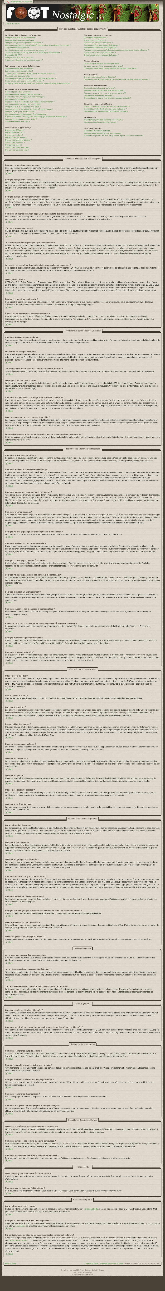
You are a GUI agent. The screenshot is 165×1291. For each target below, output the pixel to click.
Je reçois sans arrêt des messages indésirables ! (103, 66)
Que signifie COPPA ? (13, 55)
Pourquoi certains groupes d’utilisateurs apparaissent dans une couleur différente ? (116, 50)
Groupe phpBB (91, 1209)
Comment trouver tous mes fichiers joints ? (101, 122)
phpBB (75, 1270)
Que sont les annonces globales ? (18, 140)
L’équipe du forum (91, 1263)
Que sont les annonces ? (15, 142)
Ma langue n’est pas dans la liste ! (18, 76)
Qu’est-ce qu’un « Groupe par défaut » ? (100, 53)
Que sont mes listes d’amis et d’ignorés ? (100, 77)
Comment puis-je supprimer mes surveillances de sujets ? (106, 111)
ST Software (87, 1272)
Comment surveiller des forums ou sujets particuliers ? (105, 109)
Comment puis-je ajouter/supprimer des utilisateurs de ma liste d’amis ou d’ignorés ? (117, 79)
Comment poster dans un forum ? (18, 92)
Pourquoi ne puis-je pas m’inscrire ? (19, 58)
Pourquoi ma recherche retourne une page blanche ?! (105, 93)
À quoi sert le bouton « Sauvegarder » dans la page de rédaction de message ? (36, 117)
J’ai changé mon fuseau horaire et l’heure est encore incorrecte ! (30, 73)
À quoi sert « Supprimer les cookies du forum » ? (24, 60)
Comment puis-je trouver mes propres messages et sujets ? (107, 98)
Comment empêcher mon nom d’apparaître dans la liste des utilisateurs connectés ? (38, 45)
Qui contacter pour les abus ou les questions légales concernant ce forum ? (113, 136)
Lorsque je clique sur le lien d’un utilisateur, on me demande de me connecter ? (38, 83)
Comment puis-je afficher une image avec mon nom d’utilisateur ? (30, 78)
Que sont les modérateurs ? (95, 40)
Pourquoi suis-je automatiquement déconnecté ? (24, 43)
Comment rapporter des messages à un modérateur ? (26, 114)
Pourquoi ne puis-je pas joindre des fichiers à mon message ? (29, 109)
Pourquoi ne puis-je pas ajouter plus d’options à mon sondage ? (29, 102)
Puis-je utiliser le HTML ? (14, 132)
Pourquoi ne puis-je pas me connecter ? (20, 38)
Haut (10, 173)
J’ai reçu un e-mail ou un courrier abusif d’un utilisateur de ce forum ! (110, 68)
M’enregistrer (16, 2)
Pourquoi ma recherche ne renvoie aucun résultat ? (104, 90)
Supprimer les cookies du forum (111, 1263)
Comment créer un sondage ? (17, 99)
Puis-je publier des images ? (16, 137)
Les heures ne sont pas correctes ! (19, 71)
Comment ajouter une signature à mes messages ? (25, 97)
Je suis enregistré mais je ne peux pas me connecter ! (26, 50)
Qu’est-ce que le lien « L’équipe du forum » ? (101, 55)
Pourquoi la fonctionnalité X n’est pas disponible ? (103, 133)
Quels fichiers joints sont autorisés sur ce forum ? (103, 120)
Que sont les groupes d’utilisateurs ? (98, 43)
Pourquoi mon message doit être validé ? (21, 119)
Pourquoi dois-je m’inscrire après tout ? (20, 40)
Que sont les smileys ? (14, 135)
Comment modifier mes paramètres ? (19, 68)
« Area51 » (20, 1226)
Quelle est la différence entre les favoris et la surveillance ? (107, 106)
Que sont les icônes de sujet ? (17, 150)
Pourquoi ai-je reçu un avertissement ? (20, 112)
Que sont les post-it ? (13, 145)
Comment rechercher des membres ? (99, 95)
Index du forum (13, 24)
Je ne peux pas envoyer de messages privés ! (102, 63)
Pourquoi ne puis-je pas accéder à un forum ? (23, 107)
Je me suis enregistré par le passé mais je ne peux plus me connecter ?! (33, 53)
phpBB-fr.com (88, 1274)
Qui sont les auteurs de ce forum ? (97, 131)
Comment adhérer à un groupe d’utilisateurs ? (102, 45)
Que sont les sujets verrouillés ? (17, 147)
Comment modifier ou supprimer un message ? (23, 94)
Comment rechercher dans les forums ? (99, 88)
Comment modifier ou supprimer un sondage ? (23, 104)
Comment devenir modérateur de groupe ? (100, 48)
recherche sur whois (18, 1240)
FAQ (7, 2)
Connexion (27, 2)
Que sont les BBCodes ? (14, 130)
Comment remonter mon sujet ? (17, 122)
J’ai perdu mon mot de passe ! (17, 48)
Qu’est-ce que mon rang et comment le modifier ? (24, 81)
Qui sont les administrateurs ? (95, 38)
